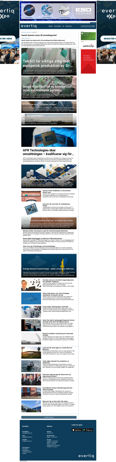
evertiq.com (56, 22)
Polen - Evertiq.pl (51, 444)
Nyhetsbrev (69, 26)
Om (63, 26)
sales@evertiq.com (27, 433)
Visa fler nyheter (48, 417)
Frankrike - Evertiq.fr (52, 446)
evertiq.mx (81, 22)
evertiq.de (63, 22)
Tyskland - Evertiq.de (52, 441)
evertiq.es (69, 22)
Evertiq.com (50, 433)
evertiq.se (93, 22)
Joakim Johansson (25, 38)
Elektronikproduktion (26, 32)
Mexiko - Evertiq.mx (52, 437)
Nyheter (51, 26)
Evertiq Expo (57, 26)
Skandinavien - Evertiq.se (53, 445)
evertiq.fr (75, 22)
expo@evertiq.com (27, 437)
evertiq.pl (87, 22)
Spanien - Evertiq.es (52, 442)
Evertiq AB (28, 26)
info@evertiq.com (27, 441)
